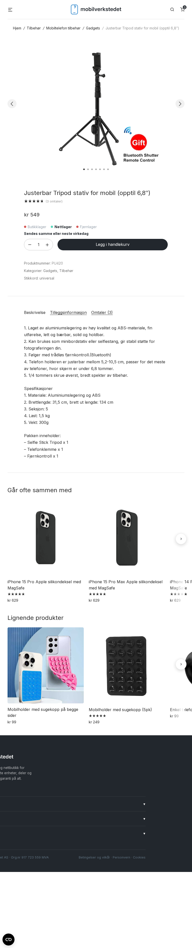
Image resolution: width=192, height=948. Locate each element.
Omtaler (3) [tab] (102, 312)
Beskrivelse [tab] (35, 312)
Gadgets (93, 28)
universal (47, 278)
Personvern (121, 857)
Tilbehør (34, 28)
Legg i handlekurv (113, 244)
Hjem (17, 28)
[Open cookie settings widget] (8, 939)
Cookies (139, 857)
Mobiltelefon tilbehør (63, 28)
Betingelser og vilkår (94, 857)
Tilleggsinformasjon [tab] (68, 312)
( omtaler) (54, 201)
